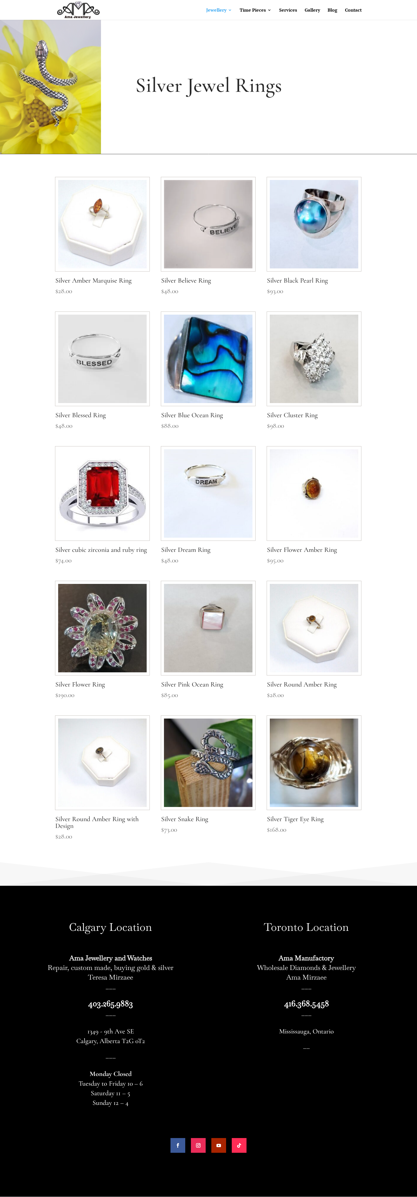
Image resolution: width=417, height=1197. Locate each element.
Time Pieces (253, 10)
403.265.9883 (110, 1003)
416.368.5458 (306, 1003)
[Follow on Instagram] (198, 1145)
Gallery (312, 10)
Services (288, 10)
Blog (332, 10)
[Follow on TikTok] (239, 1145)
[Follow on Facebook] (177, 1145)
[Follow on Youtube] (218, 1145)
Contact (353, 10)
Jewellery (216, 10)
